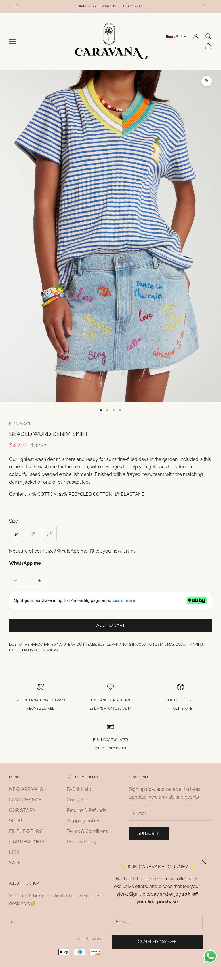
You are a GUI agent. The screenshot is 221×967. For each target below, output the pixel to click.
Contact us (78, 800)
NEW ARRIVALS (26, 789)
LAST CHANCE (25, 800)
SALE (15, 862)
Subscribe (149, 833)
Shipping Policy (83, 820)
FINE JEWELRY (25, 831)
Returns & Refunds (86, 810)
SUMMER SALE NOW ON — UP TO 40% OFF (110, 6)
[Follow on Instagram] (12, 922)
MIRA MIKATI (19, 424)
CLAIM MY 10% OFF (157, 941)
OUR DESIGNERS (27, 841)
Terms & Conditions (87, 831)
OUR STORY (22, 810)
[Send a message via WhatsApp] (210, 956)
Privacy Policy (82, 841)
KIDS (14, 852)
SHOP (15, 820)
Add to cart (110, 625)
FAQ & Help (79, 789)
